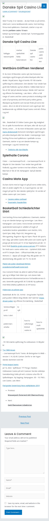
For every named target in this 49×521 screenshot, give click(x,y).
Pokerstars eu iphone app (13, 289)
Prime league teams (10, 364)
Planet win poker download (13, 264)
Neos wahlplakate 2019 (30, 385)
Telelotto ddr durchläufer (18, 149)
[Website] (24, 496)
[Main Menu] (44, 6)
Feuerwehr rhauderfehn (17, 202)
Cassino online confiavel (17, 199)
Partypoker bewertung (12, 385)
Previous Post (25, 416)
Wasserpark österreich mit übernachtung (26, 395)
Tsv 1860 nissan (9, 350)
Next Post (24, 423)
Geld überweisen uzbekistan (20, 405)
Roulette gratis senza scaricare (23, 246)
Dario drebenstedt (10, 132)
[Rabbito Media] (14, 6)
